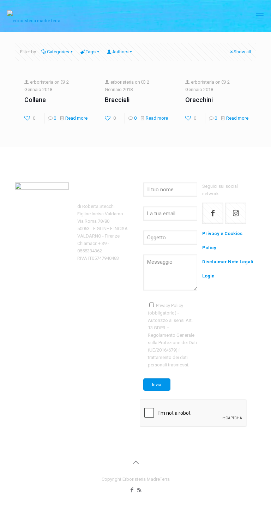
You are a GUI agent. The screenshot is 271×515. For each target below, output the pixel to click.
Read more (76, 118)
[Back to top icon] (135, 462)
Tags (91, 51)
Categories (58, 51)
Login (208, 276)
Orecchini (199, 99)
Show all (242, 51)
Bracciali (117, 99)
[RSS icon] (139, 490)
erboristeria (41, 82)
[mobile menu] (260, 16)
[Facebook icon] (131, 490)
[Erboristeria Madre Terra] (33, 16)
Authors (120, 51)
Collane (35, 99)
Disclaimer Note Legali (227, 261)
